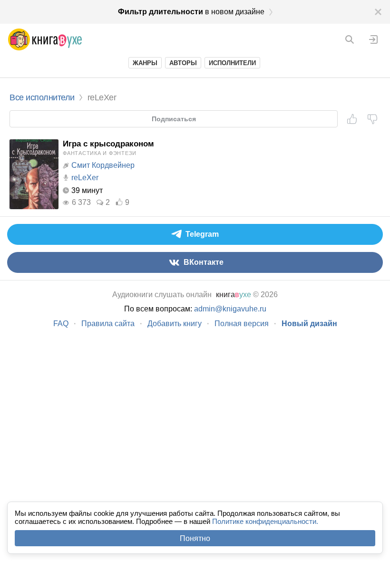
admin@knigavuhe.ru (230, 309)
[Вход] (373, 39)
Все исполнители (42, 97)
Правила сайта (108, 323)
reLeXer (84, 178)
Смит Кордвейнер (103, 165)
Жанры (145, 63)
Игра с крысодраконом (108, 143)
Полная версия (241, 323)
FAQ (60, 323)
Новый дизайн (309, 323)
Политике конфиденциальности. (265, 521)
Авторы (183, 63)
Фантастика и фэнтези (99, 153)
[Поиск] (349, 39)
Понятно (195, 538)
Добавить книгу (174, 323)
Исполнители (232, 63)
